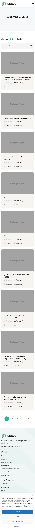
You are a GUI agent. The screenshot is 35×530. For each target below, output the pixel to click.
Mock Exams (5, 465)
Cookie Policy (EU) (7, 472)
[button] (32, 495)
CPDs (3, 490)
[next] (28, 418)
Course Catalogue (7, 462)
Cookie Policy (16, 526)
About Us (4, 459)
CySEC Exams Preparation (9, 484)
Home (13, 21)
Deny (17, 516)
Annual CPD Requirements (10, 469)
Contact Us (5, 475)
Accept (17, 511)
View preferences (17, 521)
